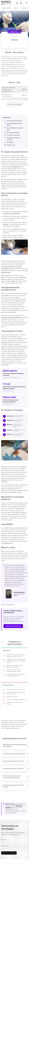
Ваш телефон (5, 846)
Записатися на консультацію (13, 626)
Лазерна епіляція (6, 8)
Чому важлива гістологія (13, 132)
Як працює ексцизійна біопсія (14, 120)
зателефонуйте (7, 543)
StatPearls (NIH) (16, 166)
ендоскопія (4, 480)
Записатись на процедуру (14, 104)
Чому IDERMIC (10, 142)
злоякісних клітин (5, 342)
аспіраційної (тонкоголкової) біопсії (12, 213)
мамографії (5, 224)
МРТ (24, 222)
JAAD (2, 348)
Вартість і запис (11, 144)
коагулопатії (22, 277)
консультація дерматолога (8, 266)
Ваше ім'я (4, 839)
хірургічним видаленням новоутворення (11, 317)
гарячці (13, 281)
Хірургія (16, 8)
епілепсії (3, 279)
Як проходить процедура (13, 135)
